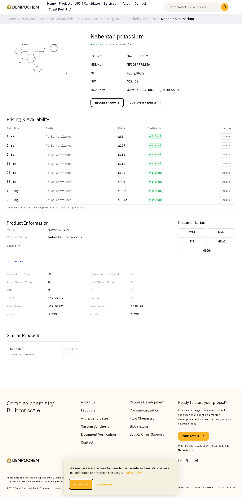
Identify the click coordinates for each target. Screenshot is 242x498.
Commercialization (144, 410)
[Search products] (224, 7)
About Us (88, 402)
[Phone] (188, 460)
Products (88, 410)
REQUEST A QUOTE (107, 102)
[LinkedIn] (195, 460)
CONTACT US (190, 436)
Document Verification (98, 434)
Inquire (226, 136)
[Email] (180, 460)
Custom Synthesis (95, 426)
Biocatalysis (139, 426)
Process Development (147, 402)
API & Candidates (94, 418)
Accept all (81, 484)
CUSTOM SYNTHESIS (143, 102)
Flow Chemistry (142, 418)
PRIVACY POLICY (204, 488)
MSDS (206, 250)
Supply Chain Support (147, 434)
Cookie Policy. (133, 473)
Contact (87, 442)
